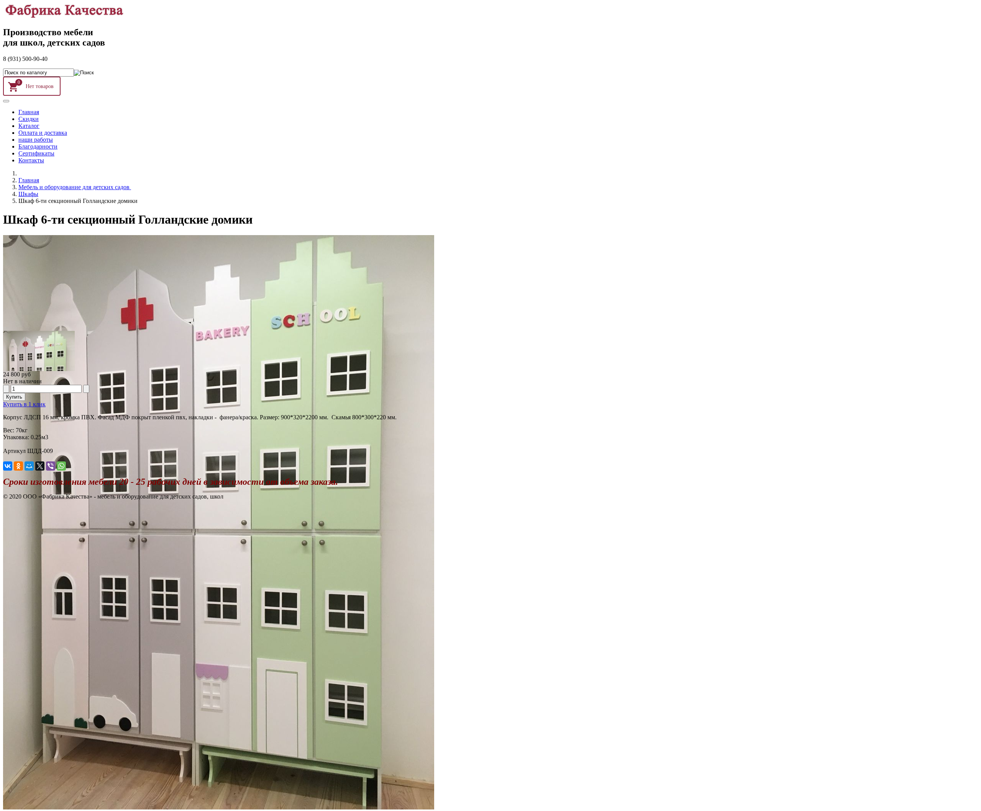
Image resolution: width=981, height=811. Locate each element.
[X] (39, 466)
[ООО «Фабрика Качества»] (64, 16)
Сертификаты (36, 153)
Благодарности (37, 146)
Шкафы (28, 194)
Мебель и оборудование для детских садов (74, 187)
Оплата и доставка (42, 132)
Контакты (31, 160)
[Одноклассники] (18, 466)
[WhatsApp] (61, 466)
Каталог (28, 126)
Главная (28, 112)
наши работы (35, 139)
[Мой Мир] (29, 466)
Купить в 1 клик (24, 404)
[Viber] (50, 466)
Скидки (28, 119)
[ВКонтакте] (7, 466)
